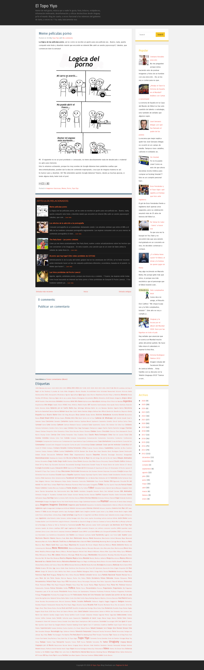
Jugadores (42, 518)
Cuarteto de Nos (120, 448)
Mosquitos (124, 555)
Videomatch (99, 649)
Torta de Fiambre (113, 638)
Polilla (66, 588)
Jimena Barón (118, 512)
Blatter (55, 415)
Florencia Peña (77, 485)
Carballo (109, 421)
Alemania (124, 395)
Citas (75, 435)
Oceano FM (44, 568)
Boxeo (37, 418)
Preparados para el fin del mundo (47, 591)
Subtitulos (97, 625)
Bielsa (130, 411)
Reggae (107, 601)
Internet (96, 508)
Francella (118, 485)
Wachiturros (76, 652)
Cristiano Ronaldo (60, 448)
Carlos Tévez (127, 421)
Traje (54, 642)
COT (130, 445)
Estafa (110, 475)
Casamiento (96, 425)
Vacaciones (58, 645)
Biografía (38, 415)
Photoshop (128, 581)
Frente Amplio (71, 488)
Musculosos (115, 558)
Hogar (117, 498)
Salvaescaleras (94, 611)
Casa (90, 425)
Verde (54, 649)
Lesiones (107, 528)
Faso (130, 478)
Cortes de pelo (75, 445)
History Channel (109, 498)
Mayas (66, 545)
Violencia (128, 649)
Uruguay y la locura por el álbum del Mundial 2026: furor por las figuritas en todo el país (152, 326)
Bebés (80, 411)
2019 (88, 388)
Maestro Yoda (60, 538)
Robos (54, 608)
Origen (116, 568)
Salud (80, 611)
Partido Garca (97, 575)
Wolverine (128, 652)
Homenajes (39, 502)
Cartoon (60, 425)
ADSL (46, 395)
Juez (36, 518)
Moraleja (111, 555)
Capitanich (95, 421)
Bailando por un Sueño (59, 408)
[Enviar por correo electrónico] (40, 183)
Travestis (68, 642)
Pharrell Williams (117, 581)
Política (71, 588)
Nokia (89, 565)
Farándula (113, 478)
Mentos (84, 548)
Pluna (113, 585)
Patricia (63, 578)
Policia (52, 588)
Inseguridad (51, 508)
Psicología (60, 595)
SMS (89, 621)
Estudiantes (116, 475)
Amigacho (118, 398)
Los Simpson (79, 535)
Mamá (91, 538)
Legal (66, 528)
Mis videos (56, 555)
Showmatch (39, 621)
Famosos (81, 478)
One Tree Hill (90, 568)
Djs (50, 465)
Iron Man (121, 508)
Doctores (62, 465)
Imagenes (44, 505)
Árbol (109, 401)
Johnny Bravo (47, 515)
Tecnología (55, 631)
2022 (96, 388)
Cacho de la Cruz (88, 418)
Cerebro (52, 428)
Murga (109, 558)
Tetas (45, 635)
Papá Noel (46, 575)
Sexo (124, 618)
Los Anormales (40, 535)
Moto (130, 555)
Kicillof (52, 522)
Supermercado (45, 628)
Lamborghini (105, 525)
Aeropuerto (53, 395)
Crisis (44, 448)
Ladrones (88, 525)
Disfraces (129, 461)
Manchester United (108, 538)
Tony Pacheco (52, 638)
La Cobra (94, 522)
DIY (41, 465)
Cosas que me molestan (112, 445)
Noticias (116, 565)
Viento (112, 649)
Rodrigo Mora (92, 608)
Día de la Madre (72, 458)
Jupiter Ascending (95, 518)
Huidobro (93, 502)
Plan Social (84, 585)
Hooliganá (53, 502)
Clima (110, 435)
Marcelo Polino (47, 541)
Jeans (82, 512)
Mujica (75, 558)
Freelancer (62, 488)
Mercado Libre (99, 548)
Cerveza (71, 428)
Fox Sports (110, 485)
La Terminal (61, 525)
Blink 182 (61, 415)
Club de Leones (118, 435)
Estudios (124, 475)
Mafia (67, 538)
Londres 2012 (116, 532)
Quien (37, 598)
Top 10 (67, 638)
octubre (145, 465)
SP (126, 621)
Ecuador (52, 468)
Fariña (120, 478)
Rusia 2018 (48, 611)
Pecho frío (76, 578)
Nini (63, 565)
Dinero (79, 461)
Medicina (102, 545)
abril (144, 488)
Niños (67, 565)
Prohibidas (128, 591)
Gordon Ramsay (78, 495)
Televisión (79, 631)
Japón (77, 512)
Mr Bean (47, 558)
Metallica (43, 551)
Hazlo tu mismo (59, 498)
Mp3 (42, 558)
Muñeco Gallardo (100, 558)
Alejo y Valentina (114, 395)
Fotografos (94, 485)
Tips (110, 635)
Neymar (125, 561)
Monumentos (102, 555)
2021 (144, 420)
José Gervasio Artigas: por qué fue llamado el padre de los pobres (151, 128)
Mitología (71, 555)
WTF (36, 655)
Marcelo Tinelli (58, 541)
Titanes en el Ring (118, 635)
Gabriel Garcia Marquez (114, 488)
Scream (82, 615)
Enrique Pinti (127, 471)
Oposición (106, 568)
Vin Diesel (118, 649)
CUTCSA (76, 451)
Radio (63, 598)
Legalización (72, 528)
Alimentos (102, 398)
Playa (96, 585)
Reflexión (87, 601)
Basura (52, 411)
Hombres (129, 498)
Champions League (96, 428)
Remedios (128, 601)
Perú (98, 581)
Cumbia (61, 451)
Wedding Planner (101, 652)
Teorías (101, 631)
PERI (67, 581)
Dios (94, 461)
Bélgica (90, 411)
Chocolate (105, 431)
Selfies (43, 618)
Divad (37, 465)
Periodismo (73, 581)
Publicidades (77, 595)
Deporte (89, 455)
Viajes (72, 649)
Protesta (54, 595)
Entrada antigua (125, 292)
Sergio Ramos (111, 618)
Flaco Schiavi (51, 485)
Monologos (84, 555)
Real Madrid (122, 598)
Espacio (64, 475)
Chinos (81, 431)
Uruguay (114, 641)
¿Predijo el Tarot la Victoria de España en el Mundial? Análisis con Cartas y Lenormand (152, 92)
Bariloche (38, 411)
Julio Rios (80, 518)
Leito (79, 528)
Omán (62, 568)
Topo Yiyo (55, 38)
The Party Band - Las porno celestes (64, 240)
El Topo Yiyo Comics (48, 471)
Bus (76, 418)
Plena (108, 585)
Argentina (127, 401)
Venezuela (116, 645)
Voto (68, 652)
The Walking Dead (86, 635)
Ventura (129, 645)
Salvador (85, 611)
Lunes (130, 535)
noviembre (146, 461)
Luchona (88, 535)
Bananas (104, 408)
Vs (70, 652)
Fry (82, 488)
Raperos (97, 598)
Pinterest (43, 585)
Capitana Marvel (85, 421)
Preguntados (107, 588)
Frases (129, 485)
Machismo (39, 538)
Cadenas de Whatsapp (104, 418)
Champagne (85, 428)
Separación (77, 618)
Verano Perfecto (46, 649)
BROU (73, 418)
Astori (60, 405)
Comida (67, 438)
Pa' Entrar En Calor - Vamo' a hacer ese (157, 225)
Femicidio (82, 481)
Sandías (51, 615)
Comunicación (92, 438)
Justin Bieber (122, 518)
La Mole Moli (114, 522)
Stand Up (51, 625)
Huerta (71, 502)
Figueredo (116, 481)
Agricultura (74, 395)
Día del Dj (103, 458)
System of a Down (74, 628)
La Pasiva (49, 525)
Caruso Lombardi (82, 425)
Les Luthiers (99, 528)
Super (116, 625)
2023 (100, 388)
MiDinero (96, 551)
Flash (59, 485)
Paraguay (53, 575)
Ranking (91, 598)
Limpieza (61, 532)
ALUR (107, 398)
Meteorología (50, 551)
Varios (81, 645)
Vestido (58, 649)
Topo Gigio (73, 638)
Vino (123, 649)
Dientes (70, 461)
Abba (65, 391)
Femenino (75, 481)
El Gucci (106, 468)
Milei (115, 551)
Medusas (48, 548)
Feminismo (90, 481)
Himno (82, 498)
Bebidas (84, 411)
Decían (43, 455)
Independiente (107, 505)
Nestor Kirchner (106, 561)
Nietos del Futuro (51, 565)
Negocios (80, 561)
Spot (46, 625)
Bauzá (67, 411)
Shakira (129, 618)
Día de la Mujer (84, 458)
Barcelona (128, 408)
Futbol (86, 488)
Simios (59, 621)
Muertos (63, 558)
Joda (130, 512)
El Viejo (58, 471)
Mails (71, 538)
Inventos (108, 508)
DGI (64, 458)
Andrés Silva (44, 401)
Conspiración (47, 441)
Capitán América (74, 421)
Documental (70, 465)
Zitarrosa (84, 655)
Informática (128, 505)
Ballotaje (88, 408)
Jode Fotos (39, 515)
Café (114, 418)
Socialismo (95, 621)
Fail (76, 478)
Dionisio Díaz (87, 461)
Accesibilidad (91, 391)
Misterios (64, 555)
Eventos (38, 478)
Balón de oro (96, 408)
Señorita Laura (67, 618)
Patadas (57, 578)
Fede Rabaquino (56, 481)
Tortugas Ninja (124, 638)
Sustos (65, 628)
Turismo (89, 642)
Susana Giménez (56, 628)
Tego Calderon (65, 631)
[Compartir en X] (45, 183)
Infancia (114, 505)
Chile (55, 431)
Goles (65, 495)
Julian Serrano (61, 518)
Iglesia (37, 505)
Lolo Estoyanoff (105, 532)
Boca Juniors (80, 415)
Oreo (112, 568)
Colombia (45, 438)
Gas (55, 491)
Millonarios (43, 555)
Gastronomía (61, 491)
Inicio (86, 292)
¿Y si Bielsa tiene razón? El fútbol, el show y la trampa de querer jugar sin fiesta (152, 261)
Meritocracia (119, 548)
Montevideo (93, 555)
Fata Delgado (39, 481)
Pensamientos (40, 581)
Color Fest (59, 438)
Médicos (108, 545)
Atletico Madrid (77, 405)
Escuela (58, 475)
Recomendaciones (52, 601)
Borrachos (128, 415)
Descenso (119, 455)
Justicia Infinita (112, 518)
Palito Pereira (103, 571)
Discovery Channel (107, 461)
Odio (50, 568)
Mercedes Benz (109, 548)
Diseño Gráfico (119, 461)
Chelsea (43, 431)
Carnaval (38, 425)
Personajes (86, 581)
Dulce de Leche (113, 465)
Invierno (115, 508)
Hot (63, 502)
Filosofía (123, 481)
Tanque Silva (127, 628)
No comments (68, 38)
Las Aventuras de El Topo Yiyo (121, 525)
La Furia (106, 522)
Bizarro (49, 415)
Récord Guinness (65, 601)
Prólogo (38, 595)
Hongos (46, 502)
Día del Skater (112, 458)
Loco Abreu (95, 532)
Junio (86, 518)
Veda (91, 645)
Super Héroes (122, 625)
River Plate (43, 608)
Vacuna (65, 645)
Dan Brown (89, 451)
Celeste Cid (113, 425)
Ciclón (48, 435)
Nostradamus (108, 565)
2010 (57, 388)
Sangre (57, 615)
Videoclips (91, 649)
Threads (99, 635)
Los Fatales (70, 535)
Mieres (102, 551)
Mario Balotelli (82, 541)
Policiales (59, 588)
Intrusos (102, 508)
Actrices (124, 391)
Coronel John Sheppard (53, 445)
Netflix (114, 561)
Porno (69, 188)
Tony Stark (60, 638)
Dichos (37, 461)
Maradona (38, 541)
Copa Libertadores (104, 441)
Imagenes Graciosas (53, 188)
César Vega (77, 428)
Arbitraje (104, 401)
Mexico (58, 551)
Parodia (76, 575)
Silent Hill (47, 621)
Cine (58, 435)
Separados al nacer (88, 618)
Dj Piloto (45, 465)
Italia (44, 512)
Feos (96, 481)
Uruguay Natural (126, 642)
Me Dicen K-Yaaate (92, 545)
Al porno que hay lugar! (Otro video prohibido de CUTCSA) (72, 256)
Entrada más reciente (44, 292)
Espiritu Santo (97, 475)
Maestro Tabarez (49, 538)
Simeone (54, 621)
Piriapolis (62, 585)
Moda (77, 555)
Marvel (119, 541)
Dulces (122, 465)
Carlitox (120, 421)
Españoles (77, 475)
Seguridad (113, 615)
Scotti (77, 615)
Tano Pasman (117, 628)
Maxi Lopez (60, 545)
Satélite (72, 615)
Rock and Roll (67, 608)
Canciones (50, 421)
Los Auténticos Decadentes (56, 535)
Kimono (67, 522)
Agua (80, 395)
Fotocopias (86, 485)
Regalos (101, 601)
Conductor (119, 438)
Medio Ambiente (118, 545)
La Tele (55, 525)
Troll (78, 642)
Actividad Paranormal (108, 391)
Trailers (49, 642)
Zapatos (78, 655)
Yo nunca (59, 655)
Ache (98, 391)
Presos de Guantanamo (81, 591)
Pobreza (122, 585)
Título (127, 635)
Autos (117, 405)
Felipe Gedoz (66, 481)
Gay (72, 491)
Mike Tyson (109, 551)
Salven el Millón (104, 611)
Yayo (47, 655)
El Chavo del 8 (80, 468)
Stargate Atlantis (60, 625)
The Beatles (66, 635)
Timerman (105, 635)
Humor (104, 501)
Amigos (124, 398)
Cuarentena (108, 448)
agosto (145, 472)
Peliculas (109, 578)
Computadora (81, 438)
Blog (66, 415)
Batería (56, 411)
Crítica (84, 448)
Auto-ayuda (110, 405)
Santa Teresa (64, 615)
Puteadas (97, 595)
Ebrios (130, 465)
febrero (145, 495)
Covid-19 (38, 448)
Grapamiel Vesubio (108, 495)
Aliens (96, 398)
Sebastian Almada (92, 615)
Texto (50, 635)
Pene (130, 578)
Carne (44, 425)
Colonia (52, 438)
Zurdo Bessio (108, 655)
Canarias (38, 421)
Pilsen (37, 585)
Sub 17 (90, 625)
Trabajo (43, 642)
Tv (101, 642)
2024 (104, 388)
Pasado (118, 575)
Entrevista (38, 475)
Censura (38, 428)
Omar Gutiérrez (70, 568)
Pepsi (63, 581)
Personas (93, 581)
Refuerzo (95, 601)
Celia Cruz (121, 425)
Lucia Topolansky (97, 535)
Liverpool (75, 532)
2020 (92, 388)
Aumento (94, 405)
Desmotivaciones (42, 458)
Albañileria (99, 395)
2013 (64, 388)
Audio (85, 405)
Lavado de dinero (47, 528)
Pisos (74, 585)
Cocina (38, 438)
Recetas (42, 601)
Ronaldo (116, 608)
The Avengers (57, 635)
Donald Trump (95, 465)
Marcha (66, 541)
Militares (129, 551)
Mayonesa (72, 545)
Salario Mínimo (68, 611)
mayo (144, 484)
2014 (69, 388)
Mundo (92, 558)
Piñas (49, 585)
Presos (70, 591)
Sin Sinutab (154, 157)
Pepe (54, 581)
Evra (42, 478)
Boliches (99, 415)
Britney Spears (60, 418)
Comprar (73, 438)
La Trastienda (70, 525)
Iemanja (129, 502)
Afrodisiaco (61, 395)
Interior (72, 508)
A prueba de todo (57, 391)
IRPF (126, 508)
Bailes (71, 408)
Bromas (68, 418)
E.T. (126, 465)
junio (144, 480)
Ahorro (92, 395)
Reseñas (38, 605)
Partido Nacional (108, 575)
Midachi (90, 551)
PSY (71, 595)
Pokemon (129, 585)
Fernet (101, 481)
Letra (119, 528)
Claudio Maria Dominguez (98, 435)
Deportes (96, 455)
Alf (42, 398)
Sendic (59, 618)
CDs (107, 425)
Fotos (100, 484)
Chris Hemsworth (121, 431)
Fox (105, 485)
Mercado (90, 548)
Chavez (37, 431)
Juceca (117, 515)
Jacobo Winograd (52, 512)
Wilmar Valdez (120, 652)
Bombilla (115, 415)
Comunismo (102, 438)
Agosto (68, 395)
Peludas (116, 578)
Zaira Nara (71, 655)
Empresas (106, 471)
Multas (80, 558)
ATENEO (65, 405)
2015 (73, 388)
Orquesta (122, 568)
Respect (44, 605)
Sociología (110, 621)
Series (119, 618)
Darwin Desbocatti (125, 451)
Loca (89, 532)
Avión (37, 408)
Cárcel (115, 421)
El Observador (114, 468)
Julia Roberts (51, 518)
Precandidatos (91, 588)
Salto (75, 611)
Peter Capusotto (106, 581)
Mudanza (56, 558)
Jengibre (87, 512)
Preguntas (128, 588)
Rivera (50, 608)
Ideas (124, 502)
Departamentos (80, 455)
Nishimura (78, 565)
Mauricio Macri (40, 545)
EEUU (65, 468)
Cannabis (57, 421)
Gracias (92, 495)
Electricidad (75, 471)
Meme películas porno (55, 34)
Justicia (103, 518)
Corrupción (65, 445)
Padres (79, 571)
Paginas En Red (122, 665)
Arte (45, 405)
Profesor (114, 591)
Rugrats (37, 611)
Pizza (78, 585)
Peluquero (123, 578)
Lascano (38, 528)
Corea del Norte (117, 441)
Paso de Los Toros (47, 578)
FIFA (111, 481)
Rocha (59, 608)
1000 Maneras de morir (43, 388)
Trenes (74, 642)
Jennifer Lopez (95, 512)
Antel (72, 401)
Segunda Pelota (104, 615)
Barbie (121, 408)
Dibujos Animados (125, 458)
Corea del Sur (127, 441)
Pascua (124, 575)
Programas (120, 591)
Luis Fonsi (113, 535)
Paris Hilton (69, 575)
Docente (55, 465)
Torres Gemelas (102, 638)
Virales (47, 652)
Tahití (105, 628)
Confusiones (128, 438)
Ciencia (53, 435)
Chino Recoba (74, 431)
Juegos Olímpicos (126, 515)
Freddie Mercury (53, 488)
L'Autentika (73, 522)
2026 (107, 388)
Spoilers (41, 625)
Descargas (111, 455)
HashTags (50, 498)
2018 (84, 388)
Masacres (125, 541)
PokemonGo (39, 588)
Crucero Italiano (98, 448)
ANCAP (37, 401)
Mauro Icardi (50, 545)
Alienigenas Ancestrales (85, 398)
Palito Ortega (94, 571)
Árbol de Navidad (117, 401)
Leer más (68, 217)
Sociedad (102, 621)
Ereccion (45, 475)
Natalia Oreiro (51, 561)
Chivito (99, 431)
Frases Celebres (41, 488)
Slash (77, 621)
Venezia (110, 645)
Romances (109, 608)
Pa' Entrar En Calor (52, 571)
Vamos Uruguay (73, 645)
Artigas (50, 405)
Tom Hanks (43, 638)
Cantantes (64, 421)
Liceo (48, 532)
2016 (77, 388)
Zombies (90, 655)
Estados (105, 475)
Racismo (47, 598)
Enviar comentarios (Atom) (56, 379)
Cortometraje (85, 445)
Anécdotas (52, 401)
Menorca (72, 548)
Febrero (47, 481)
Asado (55, 405)
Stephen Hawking (72, 625)
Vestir (64, 649)
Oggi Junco (56, 568)
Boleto (93, 415)
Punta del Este (88, 595)
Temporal (96, 631)
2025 (144, 404)
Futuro (103, 488)
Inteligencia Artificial (62, 508)
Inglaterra (38, 508)
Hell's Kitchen (70, 498)
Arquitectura (39, 405)
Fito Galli (44, 485)
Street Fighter (83, 625)
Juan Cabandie (109, 515)
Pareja (59, 575)
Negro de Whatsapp (90, 561)
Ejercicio (71, 468)
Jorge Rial (87, 515)
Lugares (106, 535)
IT (41, 512)
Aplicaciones (87, 401)
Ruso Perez (56, 611)
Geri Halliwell (109, 491)
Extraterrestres (61, 478)
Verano (38, 649)
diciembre (146, 457)
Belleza (95, 411)
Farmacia (125, 478)
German (116, 491)
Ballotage (81, 408)
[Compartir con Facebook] (48, 183)
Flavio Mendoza (66, 485)
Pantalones (120, 571)
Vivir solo (62, 652)
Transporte (60, 642)
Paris (63, 575)
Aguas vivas (86, 395)
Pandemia (112, 571)
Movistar (38, 558)
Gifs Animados (126, 491)
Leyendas (124, 528)
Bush (80, 418)
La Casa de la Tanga (84, 522)
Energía (120, 471)
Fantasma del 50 (104, 478)
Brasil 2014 (49, 418)
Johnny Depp (57, 515)
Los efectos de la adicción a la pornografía (67, 223)
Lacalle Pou (80, 525)
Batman (62, 411)
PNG (117, 585)
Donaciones (86, 465)
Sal (62, 611)
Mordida (117, 555)
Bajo (75, 408)
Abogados (71, 391)
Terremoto (108, 631)
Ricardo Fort (92, 605)
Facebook (70, 478)
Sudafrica (104, 625)
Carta (48, 425)
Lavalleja (57, 528)
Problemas (100, 591)
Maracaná (129, 538)
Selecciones (122, 615)
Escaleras (52, 475)
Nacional (38, 561)
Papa (126, 571)
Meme (64, 188)
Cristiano (50, 448)
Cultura (55, 451)
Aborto (78, 391)
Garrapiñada (49, 491)
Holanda (122, 498)
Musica (122, 558)
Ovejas (43, 571)
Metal (37, 551)
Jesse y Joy (104, 512)
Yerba (51, 655)
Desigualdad (128, 455)
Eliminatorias (84, 471)
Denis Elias (68, 455)
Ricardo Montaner (104, 605)
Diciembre (44, 461)
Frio (79, 488)
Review (58, 605)
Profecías (107, 591)
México (63, 551)
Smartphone (83, 621)
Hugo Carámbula (84, 502)
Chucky (42, 435)
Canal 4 (129, 418)
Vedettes (97, 645)
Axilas (48, 408)
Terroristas (120, 631)
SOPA (116, 621)
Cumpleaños (69, 451)
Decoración (51, 455)
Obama (37, 568)
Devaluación (54, 458)
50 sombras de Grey (123, 388)
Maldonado (78, 538)
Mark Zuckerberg (93, 541)
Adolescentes (40, 395)
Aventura (122, 405)
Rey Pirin (64, 605)
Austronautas (102, 405)
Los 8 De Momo (126, 532)
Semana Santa (51, 618)
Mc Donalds (81, 545)
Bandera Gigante (113, 408)
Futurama (98, 488)
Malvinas (85, 538)
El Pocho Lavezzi (124, 468)
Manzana (118, 538)
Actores (118, 391)
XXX (44, 655)
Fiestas (106, 481)
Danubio (104, 451)
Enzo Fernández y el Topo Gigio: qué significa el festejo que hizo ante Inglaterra (152, 193)
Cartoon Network (70, 425)
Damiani (82, 451)
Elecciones (65, 471)
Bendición (110, 411)
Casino (103, 425)
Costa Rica (125, 445)
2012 (61, 388)
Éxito (53, 478)
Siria (69, 621)
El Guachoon (98, 468)
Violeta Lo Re (39, 652)
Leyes (130, 528)
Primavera (93, 591)
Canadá (124, 418)
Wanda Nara (85, 652)
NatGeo (59, 561)
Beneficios (117, 411)
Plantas (91, 585)
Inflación (121, 505)
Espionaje (89, 475)
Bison (44, 415)
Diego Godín (62, 461)
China (67, 431)
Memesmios (63, 548)
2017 (81, 388)
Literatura (68, 532)
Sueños (110, 625)
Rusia (42, 611)
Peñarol (49, 581)
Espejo (83, 475)
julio (144, 476)
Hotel (66, 502)
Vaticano (86, 645)
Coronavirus (40, 445)
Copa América (77, 441)
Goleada (59, 495)
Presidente (63, 591)
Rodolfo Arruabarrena (80, 608)
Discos (98, 461)
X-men (40, 655)
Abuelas (83, 391)
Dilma (75, 461)
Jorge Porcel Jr (79, 515)
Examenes (48, 478)
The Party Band (75, 635)
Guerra (129, 495)
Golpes (70, 495)
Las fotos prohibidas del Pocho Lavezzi (65, 272)
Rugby (130, 608)
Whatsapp (111, 652)
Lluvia (80, 532)
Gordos (86, 495)
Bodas (88, 415)
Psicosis (67, 595)
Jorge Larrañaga (67, 515)
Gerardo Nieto (99, 491)
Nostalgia (100, 565)
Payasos (69, 578)
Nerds (99, 561)
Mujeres (69, 558)
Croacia (89, 448)
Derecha (104, 455)
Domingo (78, 465)
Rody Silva (100, 608)
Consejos (39, 441)
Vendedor (103, 645)
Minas (49, 555)
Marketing (103, 541)
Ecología (38, 468)
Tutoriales (96, 642)
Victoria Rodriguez (81, 649)
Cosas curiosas (96, 445)
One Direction (80, 568)
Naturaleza (66, 561)
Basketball (45, 411)
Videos (106, 648)
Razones (115, 598)
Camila (119, 418)
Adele (130, 391)
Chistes (93, 431)
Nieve (59, 565)
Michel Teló (83, 551)
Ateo (69, 405)
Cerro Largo (63, 428)
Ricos (112, 605)
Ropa (121, 608)
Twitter (105, 642)
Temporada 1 (87, 631)
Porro (83, 588)
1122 (53, 388)
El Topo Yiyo (46, 5)
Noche (84, 565)
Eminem (100, 471)
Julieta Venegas (72, 518)
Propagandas (46, 595)
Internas (89, 508)
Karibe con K (45, 522)
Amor (130, 398)
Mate (130, 541)
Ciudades (81, 435)
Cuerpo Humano (47, 451)
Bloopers (72, 415)
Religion (121, 601)
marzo (144, 491)
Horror (59, 502)
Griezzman (122, 495)
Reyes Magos (72, 605)
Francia (123, 485)
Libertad (38, 532)
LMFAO (85, 532)
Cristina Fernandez (74, 448)
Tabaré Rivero (85, 628)
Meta (130, 548)
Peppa (59, 581)
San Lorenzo (124, 611)
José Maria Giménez (98, 515)
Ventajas (123, 645)
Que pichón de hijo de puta (121, 595)
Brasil (42, 418)
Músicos (129, 558)
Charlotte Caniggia (119, 428)
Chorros (112, 431)
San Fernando (115, 611)
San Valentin (44, 615)
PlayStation (102, 585)
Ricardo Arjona (82, 605)
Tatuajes (47, 631)
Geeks (76, 491)
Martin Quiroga (111, 541)
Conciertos (110, 438)
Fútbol (91, 488)
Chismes (87, 431)
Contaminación (67, 441)
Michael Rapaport (73, 551)
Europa (129, 475)
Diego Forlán (52, 461)
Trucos (83, 642)
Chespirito (49, 431)
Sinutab (64, 621)
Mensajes (78, 548)
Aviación (129, 405)
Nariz (44, 561)
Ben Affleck (102, 411)
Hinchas (88, 498)
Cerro (57, 428)
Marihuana (73, 541)
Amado (112, 398)
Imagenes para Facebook (77, 505)
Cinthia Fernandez (67, 435)
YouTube (65, 655)
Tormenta (93, 638)
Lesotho (113, 528)
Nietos (42, 565)
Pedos (83, 578)
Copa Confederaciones (89, 441)
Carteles (53, 425)
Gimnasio (38, 495)
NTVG (130, 565)
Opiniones (98, 568)
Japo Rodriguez (69, 512)
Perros (80, 581)
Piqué (57, 585)
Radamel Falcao (56, 598)
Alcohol (106, 395)
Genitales (82, 491)
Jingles (125, 512)
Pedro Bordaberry (93, 578)
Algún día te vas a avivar (63, 398)
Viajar (68, 649)
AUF (89, 405)
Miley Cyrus (121, 551)
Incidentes (98, 505)
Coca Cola (128, 435)
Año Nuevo (79, 401)
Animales (59, 401)
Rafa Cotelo (81, 598)
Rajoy (87, 598)
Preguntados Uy (119, 588)
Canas (43, 421)
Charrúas (128, 428)
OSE (127, 568)
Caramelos (102, 421)
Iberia (120, 502)
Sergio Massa (101, 618)
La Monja (122, 522)
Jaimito (61, 512)
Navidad (73, 561)
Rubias (125, 608)
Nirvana (71, 565)
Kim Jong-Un (59, 522)
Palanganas (86, 571)
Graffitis (98, 495)
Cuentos (129, 448)
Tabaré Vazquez (96, 628)
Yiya (54, 655)
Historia (94, 498)
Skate (73, 621)
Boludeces (107, 415)
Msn (52, 558)
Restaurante (51, 605)
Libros (43, 532)
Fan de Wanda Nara (91, 478)
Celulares (128, 425)
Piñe (52, 585)
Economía (45, 468)
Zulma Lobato (98, 655)
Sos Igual (121, 621)
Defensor (59, 455)
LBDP (62, 528)
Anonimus (66, 401)
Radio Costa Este (71, 598)
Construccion (57, 441)
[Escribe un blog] (42, 183)
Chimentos (61, 431)
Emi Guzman (93, 471)
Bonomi (121, 415)
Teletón (72, 631)
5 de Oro (113, 388)
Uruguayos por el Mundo (44, 645)
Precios (99, 588)
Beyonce (124, 411)
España (70, 475)
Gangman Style (127, 488)
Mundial (86, 558)
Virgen (52, 652)
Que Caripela (106, 595)
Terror (114, 631)
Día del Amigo (95, 458)
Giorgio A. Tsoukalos (49, 495)
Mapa (123, 538)
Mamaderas (97, 538)
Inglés (45, 508)
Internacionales (81, 508)
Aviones (42, 408)
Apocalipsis (96, 401)
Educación (59, 468)
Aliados (74, 398)
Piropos (69, 585)
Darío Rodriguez (113, 451)
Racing (42, 598)
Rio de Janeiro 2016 (122, 605)
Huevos (76, 502)
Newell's (120, 561)
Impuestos (90, 505)
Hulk (98, 502)
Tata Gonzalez (40, 631)
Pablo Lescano (72, 571)
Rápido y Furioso (106, 598)
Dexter (60, 458)
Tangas (109, 628)
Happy (45, 498)
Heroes (77, 498)
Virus (57, 652)
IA (117, 502)
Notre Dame (124, 565)
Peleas (103, 578)
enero (144, 499)
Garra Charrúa (40, 491)
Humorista (112, 502)
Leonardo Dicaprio (88, 528)
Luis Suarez (122, 535)
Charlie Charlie (107, 428)
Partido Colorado (86, 575)
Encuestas (113, 471)
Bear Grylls (73, 411)
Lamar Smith (96, 525)
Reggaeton (113, 601)
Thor (94, 635)
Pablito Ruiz (62, 571)
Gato (68, 491)
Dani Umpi (97, 451)
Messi (126, 548)
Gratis (117, 495)
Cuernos (38, 451)
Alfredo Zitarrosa (49, 398)
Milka (37, 555)
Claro (86, 435)
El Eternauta (90, 468)
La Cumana (100, 522)
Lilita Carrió (54, 532)
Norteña (93, 565)
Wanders (93, 652)
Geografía (89, 491)
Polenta (46, 588)
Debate (37, 455)
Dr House (104, 465)
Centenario (45, 428)
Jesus (111, 512)
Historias (101, 498)
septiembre (146, 469)
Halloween (38, 498)
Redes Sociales (77, 601)
